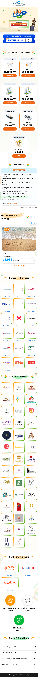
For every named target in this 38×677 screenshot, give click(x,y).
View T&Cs (6, 296)
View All (32, 217)
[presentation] (32, 223)
